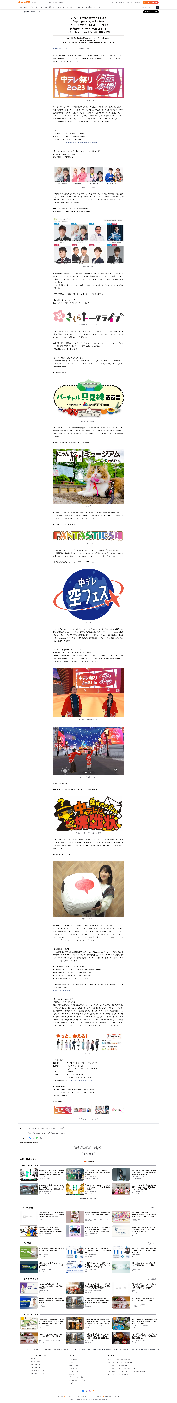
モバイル (84, 7)
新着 (21, 7)
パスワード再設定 (74, 1365)
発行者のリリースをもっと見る (88, 1198)
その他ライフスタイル (58, 1133)
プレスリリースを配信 (117, 2)
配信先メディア (35, 1364)
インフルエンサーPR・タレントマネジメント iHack (123, 1368)
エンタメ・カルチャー (35, 1128)
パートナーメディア (37, 1367)
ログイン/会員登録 (151, 2)
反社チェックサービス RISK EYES (118, 1374)
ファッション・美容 (45, 7)
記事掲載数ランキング (37, 1370)
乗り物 (90, 7)
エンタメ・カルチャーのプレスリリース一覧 (38, 1349)
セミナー (71, 1383)
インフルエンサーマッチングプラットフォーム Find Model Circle (126, 1371)
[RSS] (94, 1391)
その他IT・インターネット (41, 1133)
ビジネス (72, 7)
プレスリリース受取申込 (76, 1377)
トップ (20, 1349)
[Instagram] (90, 1391)
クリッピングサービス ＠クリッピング (119, 1359)
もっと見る (152, 1207)
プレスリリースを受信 (133, 2)
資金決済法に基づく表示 (112, 1396)
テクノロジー (48, 1128)
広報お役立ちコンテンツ (38, 1373)
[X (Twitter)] (33, 1138)
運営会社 (60, 1396)
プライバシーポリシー (95, 1396)
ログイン (71, 1362)
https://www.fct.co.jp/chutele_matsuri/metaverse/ (81, 142)
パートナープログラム (72, 1396)
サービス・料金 (35, 1361)
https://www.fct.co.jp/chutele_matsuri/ (81, 1080)
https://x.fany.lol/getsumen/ (62, 990)
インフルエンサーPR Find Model (117, 1365)
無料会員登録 (73, 1359)
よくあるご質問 (73, 1371)
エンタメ (26, 7)
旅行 (37, 7)
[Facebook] (30, 1138)
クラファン (97, 7)
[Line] (37, 1138)
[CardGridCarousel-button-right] (123, 1110)
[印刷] (41, 1138)
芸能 (30, 1133)
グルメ (32, 7)
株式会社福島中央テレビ (60, 48)
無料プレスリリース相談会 (77, 1380)
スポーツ (65, 7)
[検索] (157, 7)
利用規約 (84, 1396)
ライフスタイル (57, 7)
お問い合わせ (88, 1154)
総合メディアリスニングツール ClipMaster (120, 1362)
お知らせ (71, 1374)
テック (78, 7)
